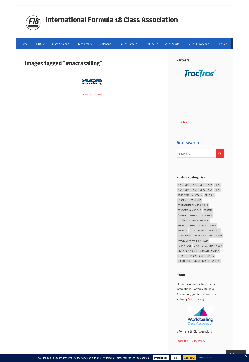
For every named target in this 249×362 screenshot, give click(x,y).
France (212, 225)
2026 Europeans (199, 44)
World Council (202, 261)
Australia (197, 195)
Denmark (207, 215)
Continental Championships (193, 205)
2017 (195, 185)
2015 (180, 185)
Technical (83, 44)
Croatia (208, 210)
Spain (197, 245)
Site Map (183, 122)
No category (215, 235)
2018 (202, 185)
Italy (192, 230)
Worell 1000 (184, 261)
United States (206, 256)
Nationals (200, 235)
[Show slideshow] (92, 94)
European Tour (200, 220)
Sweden (215, 250)
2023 (195, 190)
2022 (187, 190)
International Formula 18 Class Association (111, 19)
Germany (182, 230)
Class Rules (195, 200)
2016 (187, 185)
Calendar (105, 44)
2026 (217, 190)
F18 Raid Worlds (186, 225)
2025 (210, 190)
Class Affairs (59, 44)
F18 (38, 44)
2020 (217, 185)
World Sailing (196, 299)
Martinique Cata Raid (209, 230)
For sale (222, 44)
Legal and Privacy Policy (191, 341)
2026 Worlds (172, 44)
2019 (210, 185)
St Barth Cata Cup (212, 245)
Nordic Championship (189, 240)
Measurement (185, 235)
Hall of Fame (127, 44)
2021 (180, 190)
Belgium (209, 195)
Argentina (183, 195)
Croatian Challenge (189, 215)
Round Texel (184, 245)
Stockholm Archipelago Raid (193, 250)
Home (24, 44)
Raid (205, 240)
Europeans (184, 220)
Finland (201, 225)
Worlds (216, 261)
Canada (182, 200)
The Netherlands (187, 256)
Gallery (150, 44)
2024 (202, 190)
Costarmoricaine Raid (189, 210)
